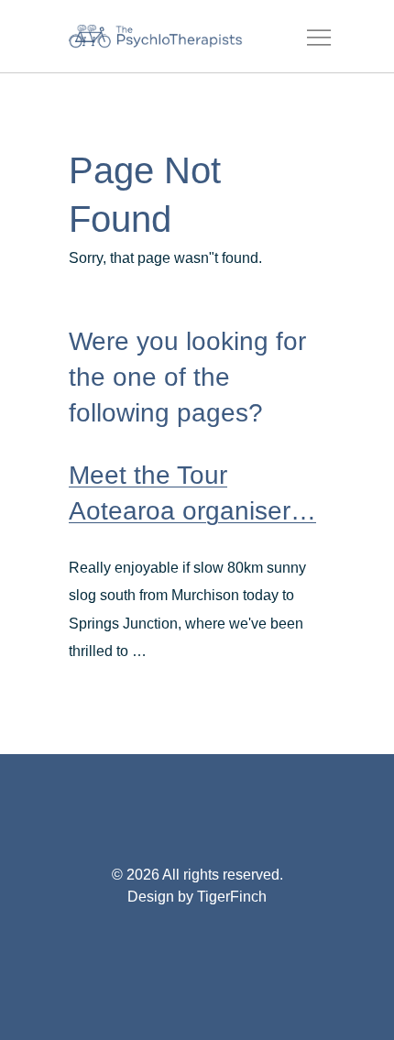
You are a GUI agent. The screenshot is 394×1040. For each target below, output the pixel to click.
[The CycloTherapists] (156, 36)
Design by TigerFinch (197, 896)
